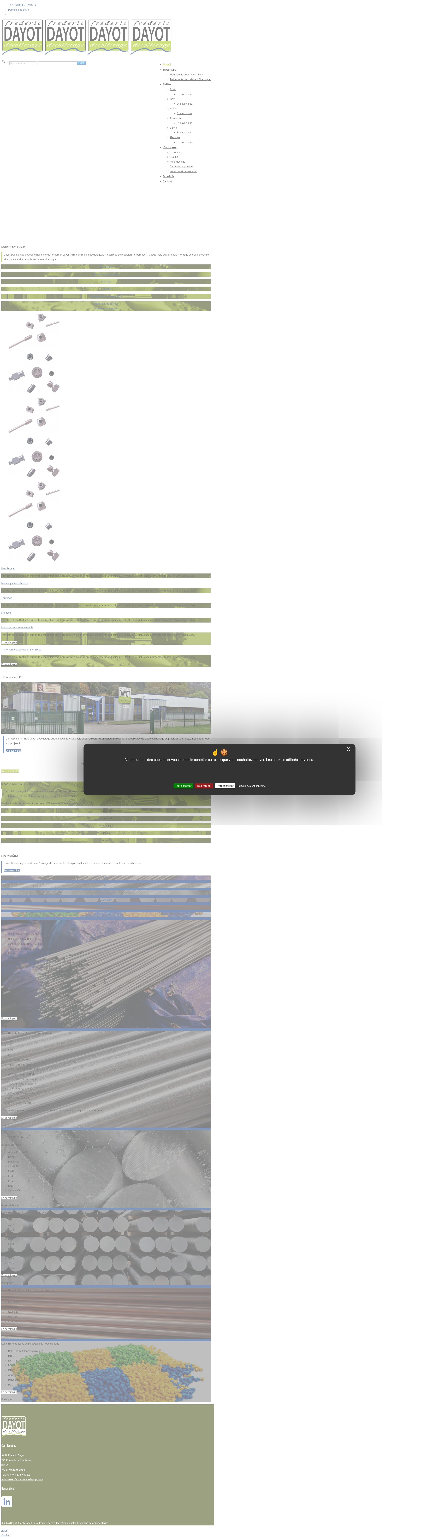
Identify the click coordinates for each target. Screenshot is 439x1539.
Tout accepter (183, 786)
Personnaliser (225, 786)
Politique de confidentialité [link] (251, 786)
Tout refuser (204, 786)
